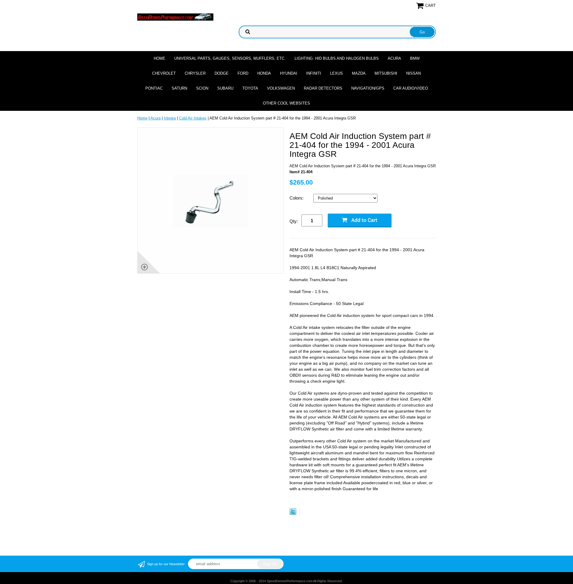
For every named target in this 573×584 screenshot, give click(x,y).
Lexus (336, 73)
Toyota (250, 88)
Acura (394, 58)
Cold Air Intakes (193, 118)
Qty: (293, 221)
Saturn (179, 88)
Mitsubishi (386, 73)
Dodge (222, 73)
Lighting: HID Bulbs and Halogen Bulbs (337, 58)
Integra (170, 118)
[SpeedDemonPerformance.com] (175, 16)
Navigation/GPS (367, 88)
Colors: (297, 197)
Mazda (359, 73)
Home (159, 58)
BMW (415, 58)
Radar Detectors (323, 88)
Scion (202, 88)
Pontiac (154, 88)
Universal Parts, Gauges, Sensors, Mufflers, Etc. (230, 58)
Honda (264, 73)
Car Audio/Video (410, 88)
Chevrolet (164, 73)
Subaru (225, 88)
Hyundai (288, 73)
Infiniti (313, 73)
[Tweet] (292, 513)
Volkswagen (281, 88)
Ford (243, 73)
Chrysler (195, 73)
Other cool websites (286, 103)
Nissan (413, 73)
